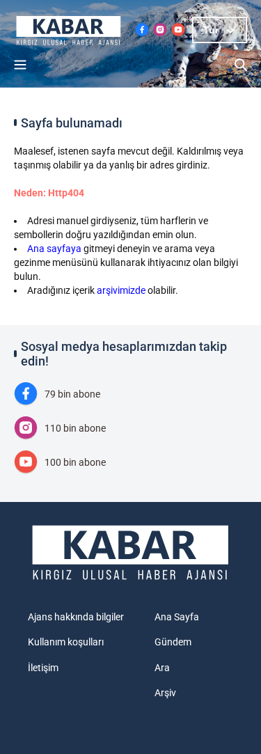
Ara (162, 667)
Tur (211, 30)
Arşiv (165, 692)
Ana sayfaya (54, 248)
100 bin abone (75, 462)
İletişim (43, 667)
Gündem (173, 641)
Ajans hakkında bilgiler (76, 616)
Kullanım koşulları (66, 641)
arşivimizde (121, 290)
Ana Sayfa (177, 616)
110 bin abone (75, 428)
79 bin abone (72, 394)
